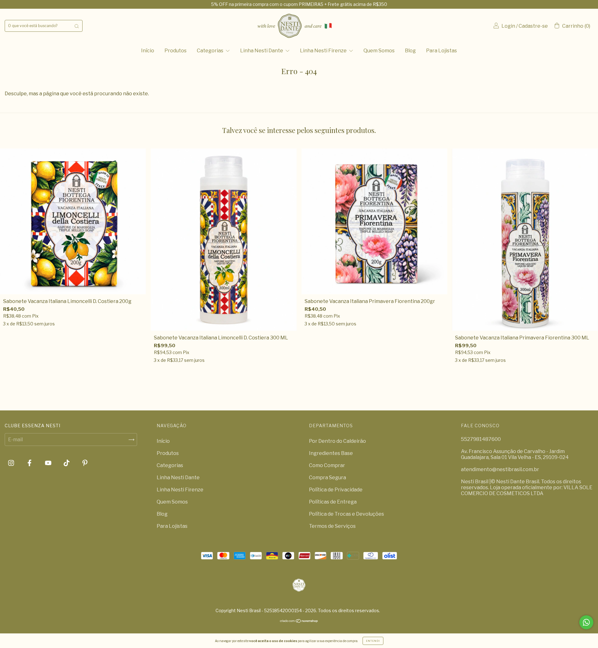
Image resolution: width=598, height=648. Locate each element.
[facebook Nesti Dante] (30, 463)
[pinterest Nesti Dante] (84, 463)
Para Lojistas (441, 51)
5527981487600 (481, 439)
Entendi (373, 640)
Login (508, 26)
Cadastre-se (533, 26)
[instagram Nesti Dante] (11, 463)
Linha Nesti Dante (262, 51)
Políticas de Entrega (333, 502)
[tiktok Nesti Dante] (67, 463)
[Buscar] (76, 25)
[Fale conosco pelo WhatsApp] (586, 622)
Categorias (210, 51)
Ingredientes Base (331, 453)
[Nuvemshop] (299, 621)
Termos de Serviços (332, 526)
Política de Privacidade (336, 490)
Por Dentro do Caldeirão (337, 441)
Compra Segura (327, 477)
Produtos (175, 51)
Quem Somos (379, 51)
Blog (410, 51)
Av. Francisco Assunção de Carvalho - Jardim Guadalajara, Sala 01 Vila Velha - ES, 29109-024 (515, 454)
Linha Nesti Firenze (324, 51)
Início (147, 51)
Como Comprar (327, 465)
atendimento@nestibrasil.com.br (500, 469)
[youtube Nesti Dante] (48, 463)
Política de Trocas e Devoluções (346, 514)
